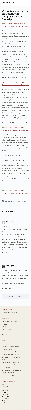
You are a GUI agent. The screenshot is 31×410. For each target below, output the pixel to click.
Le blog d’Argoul (7, 349)
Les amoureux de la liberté (10, 346)
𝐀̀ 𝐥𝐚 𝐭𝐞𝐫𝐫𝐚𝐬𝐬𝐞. (5, 396)
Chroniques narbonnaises (10, 321)
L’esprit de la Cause (8, 375)
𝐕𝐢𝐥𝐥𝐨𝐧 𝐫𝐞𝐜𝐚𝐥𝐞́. (5, 385)
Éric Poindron (6, 367)
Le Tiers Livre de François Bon (11, 357)
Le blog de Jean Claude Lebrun (11, 370)
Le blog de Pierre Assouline (10, 354)
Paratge (4, 359)
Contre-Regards (9, 3)
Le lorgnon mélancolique (9, 365)
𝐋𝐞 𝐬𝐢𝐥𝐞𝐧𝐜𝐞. (5, 388)
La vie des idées (7, 344)
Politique (4, 324)
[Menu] (28, 3)
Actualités (5, 334)
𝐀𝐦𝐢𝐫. (3, 400)
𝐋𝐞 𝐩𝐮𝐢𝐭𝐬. (4, 392)
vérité (25, 201)
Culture (4, 326)
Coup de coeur (6, 329)
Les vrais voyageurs (8, 372)
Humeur (4, 332)
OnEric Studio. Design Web (10, 362)
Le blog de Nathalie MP (9, 352)
